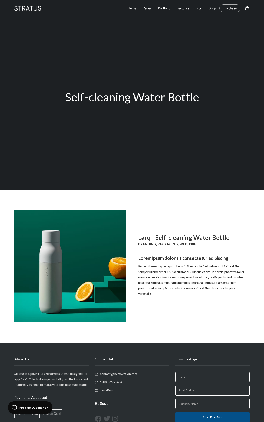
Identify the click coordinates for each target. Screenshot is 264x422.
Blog (199, 8)
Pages (147, 8)
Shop (212, 8)
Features (183, 8)
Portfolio (164, 8)
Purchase (230, 8)
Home (132, 8)
